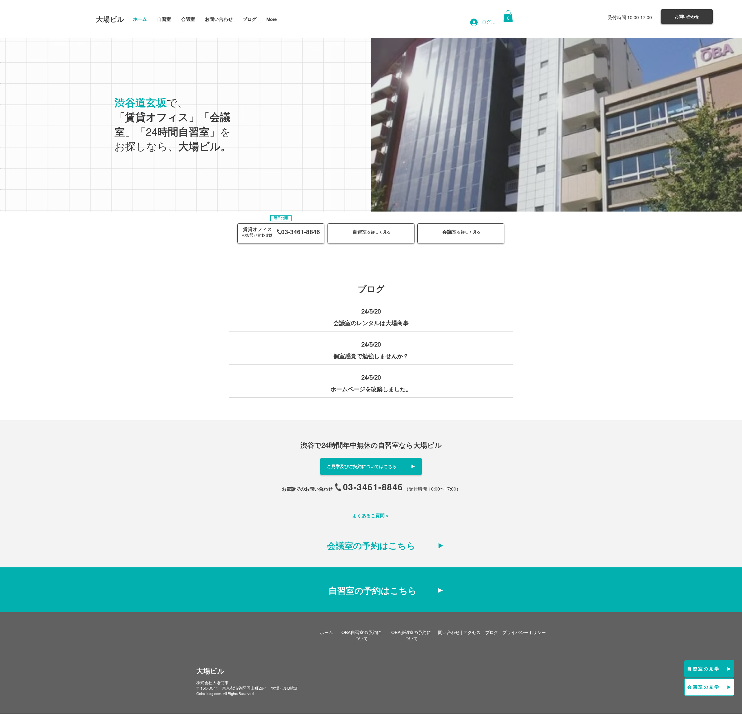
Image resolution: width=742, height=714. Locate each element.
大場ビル (110, 19)
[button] (508, 16)
